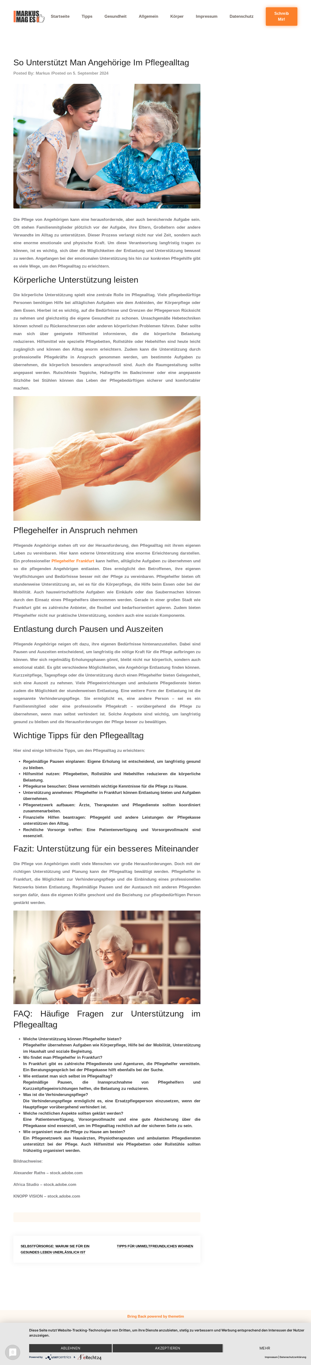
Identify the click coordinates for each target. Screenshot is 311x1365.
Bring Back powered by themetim (155, 1316)
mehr (264, 1348)
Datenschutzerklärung (293, 1357)
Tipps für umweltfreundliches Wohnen (155, 1246)
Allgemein (148, 16)
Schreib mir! (281, 16)
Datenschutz (242, 16)
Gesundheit (115, 16)
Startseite (60, 16)
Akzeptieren (167, 1348)
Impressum (206, 16)
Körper (177, 16)
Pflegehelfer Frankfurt (73, 561)
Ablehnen (70, 1348)
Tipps (87, 16)
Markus (43, 73)
